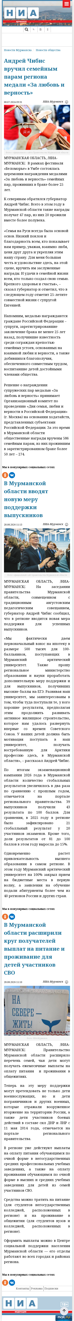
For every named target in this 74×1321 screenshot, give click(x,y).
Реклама (37, 1288)
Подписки (51, 1288)
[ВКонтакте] (40, 29)
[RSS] (33, 29)
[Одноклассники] (47, 29)
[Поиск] (26, 29)
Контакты (22, 1288)
